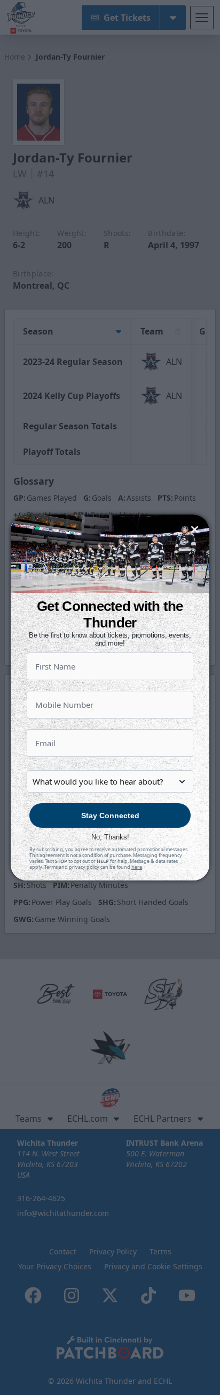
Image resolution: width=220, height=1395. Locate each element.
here (136, 866)
